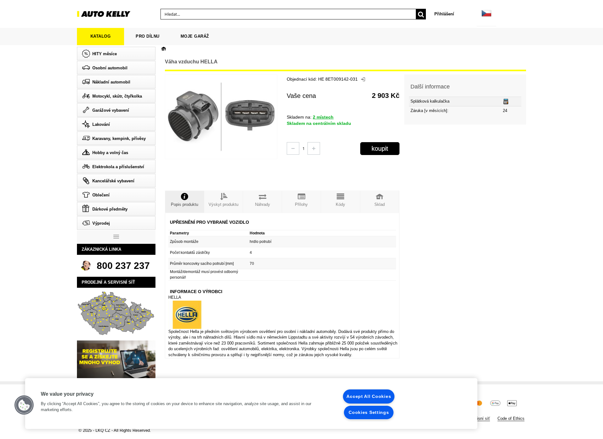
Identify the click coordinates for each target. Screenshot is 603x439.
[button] (24, 405)
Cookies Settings (369, 412)
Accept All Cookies (368, 396)
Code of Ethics (510, 418)
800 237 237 (123, 265)
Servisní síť (479, 418)
